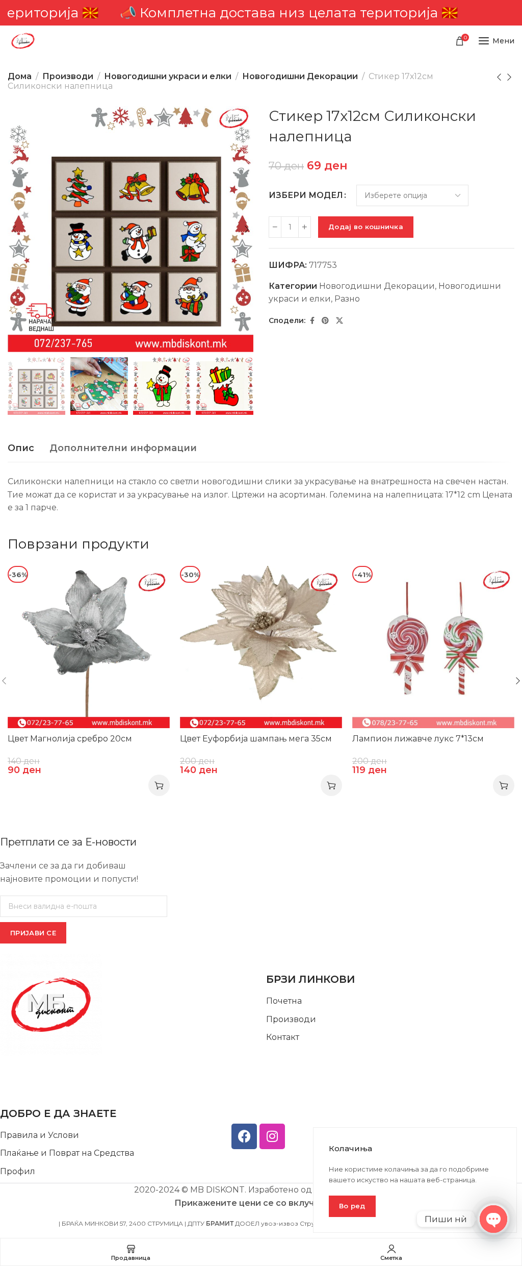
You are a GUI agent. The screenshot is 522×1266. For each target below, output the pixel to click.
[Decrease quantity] (275, 227)
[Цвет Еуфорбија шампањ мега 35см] (261, 647)
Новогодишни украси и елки (167, 76)
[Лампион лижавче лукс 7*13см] (433, 647)
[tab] (21, 448)
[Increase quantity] (304, 227)
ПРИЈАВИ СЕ (33, 933)
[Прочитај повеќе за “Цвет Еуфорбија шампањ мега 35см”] (331, 785)
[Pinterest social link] (325, 320)
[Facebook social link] (312, 320)
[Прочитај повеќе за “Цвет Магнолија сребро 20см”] (159, 785)
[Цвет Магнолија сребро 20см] (89, 647)
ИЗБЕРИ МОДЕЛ (306, 195)
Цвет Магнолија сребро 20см (70, 738)
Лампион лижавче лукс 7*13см (418, 738)
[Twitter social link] (339, 320)
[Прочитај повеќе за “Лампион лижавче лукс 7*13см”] (503, 785)
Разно (347, 299)
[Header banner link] (261, 13)
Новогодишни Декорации (300, 76)
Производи (67, 76)
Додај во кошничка (365, 226)
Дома (20, 76)
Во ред (352, 1206)
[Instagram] (272, 1136)
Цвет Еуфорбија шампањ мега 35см (256, 738)
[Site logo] (23, 41)
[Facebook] (244, 1136)
